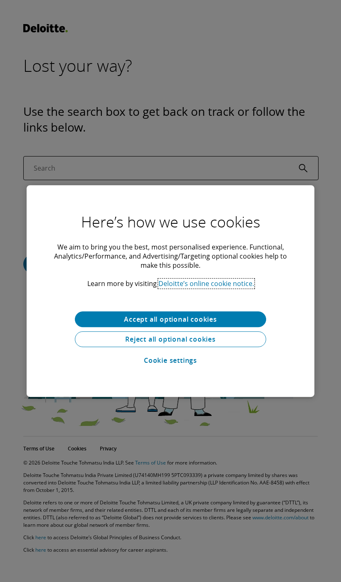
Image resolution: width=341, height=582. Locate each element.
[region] (170, 291)
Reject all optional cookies (170, 339)
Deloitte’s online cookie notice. (206, 283)
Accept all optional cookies (170, 319)
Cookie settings (170, 360)
